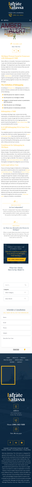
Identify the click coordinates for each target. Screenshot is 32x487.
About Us (15, 357)
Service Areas (19, 359)
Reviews (12, 362)
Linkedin (18, 51)
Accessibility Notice (17, 450)
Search (25, 285)
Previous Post (16, 205)
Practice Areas (8, 359)
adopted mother (8, 76)
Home (8, 357)
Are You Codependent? (16, 207)
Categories (6, 289)
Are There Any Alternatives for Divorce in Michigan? (16, 229)
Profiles (23, 357)
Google (16, 442)
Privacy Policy (27, 450)
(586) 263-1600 (18, 15)
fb (10, 442)
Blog (26, 359)
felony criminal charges (22, 122)
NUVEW (9, 450)
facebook (14, 51)
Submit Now (16, 349)
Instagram (21, 442)
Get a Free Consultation (16, 259)
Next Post (16, 225)
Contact (19, 362)
